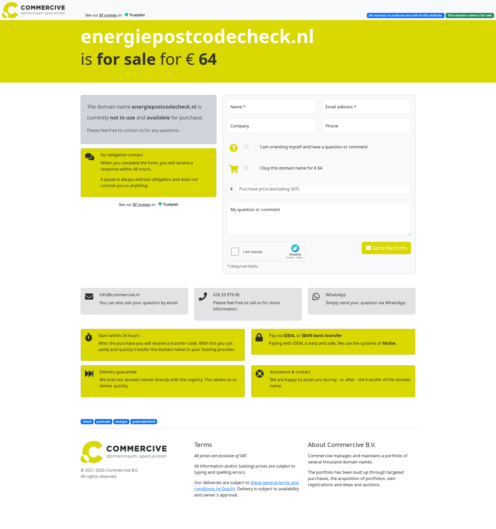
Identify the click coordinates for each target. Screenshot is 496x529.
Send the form (389, 247)
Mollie (389, 343)
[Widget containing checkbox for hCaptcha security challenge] (266, 251)
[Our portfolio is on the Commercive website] (41, 10)
